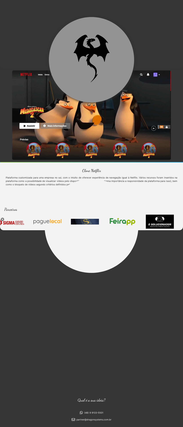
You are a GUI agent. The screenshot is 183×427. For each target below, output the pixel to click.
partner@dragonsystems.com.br (93, 419)
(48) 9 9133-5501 (93, 412)
